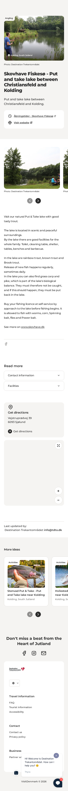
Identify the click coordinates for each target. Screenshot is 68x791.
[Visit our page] (34, 653)
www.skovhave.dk (32, 327)
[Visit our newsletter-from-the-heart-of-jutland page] (44, 653)
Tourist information (20, 707)
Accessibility (16, 711)
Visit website (21, 122)
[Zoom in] (58, 491)
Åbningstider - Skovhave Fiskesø (33, 116)
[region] (34, 473)
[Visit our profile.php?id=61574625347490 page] (24, 653)
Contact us (15, 732)
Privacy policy (17, 736)
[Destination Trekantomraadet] (17, 669)
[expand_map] (58, 445)
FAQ (11, 702)
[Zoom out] (58, 500)
